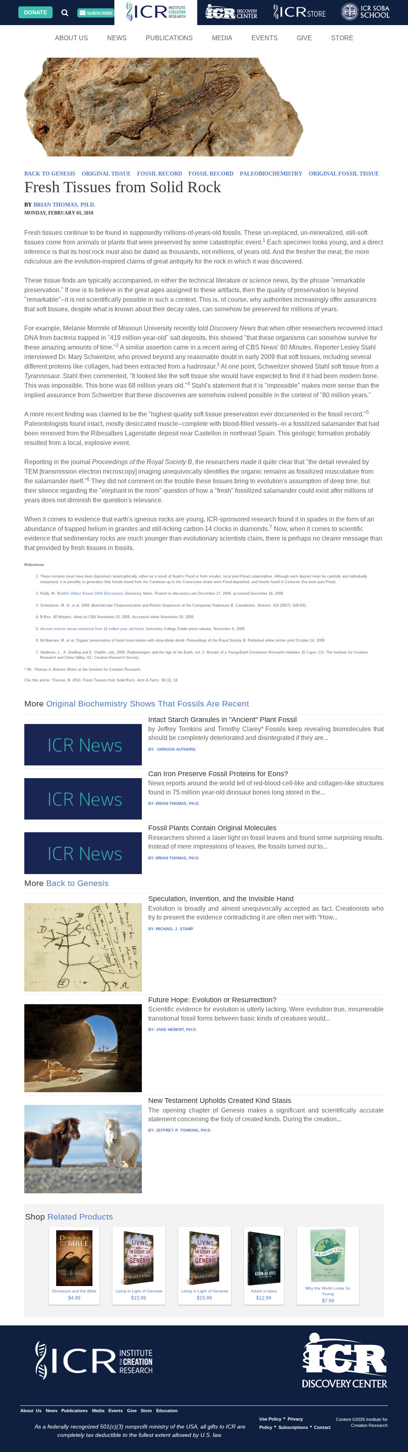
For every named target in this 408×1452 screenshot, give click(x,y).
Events (264, 38)
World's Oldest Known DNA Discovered (90, 593)
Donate (35, 12)
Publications (169, 38)
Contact (322, 1427)
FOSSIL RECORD (159, 174)
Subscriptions (293, 1427)
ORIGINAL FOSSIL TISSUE (344, 174)
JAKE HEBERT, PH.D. (176, 1029)
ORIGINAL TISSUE (106, 174)
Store (342, 38)
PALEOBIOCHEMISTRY (271, 174)
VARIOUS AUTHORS (176, 749)
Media (222, 38)
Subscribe (99, 13)
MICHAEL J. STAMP (174, 929)
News (117, 38)
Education (166, 1410)
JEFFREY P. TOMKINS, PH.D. (184, 1130)
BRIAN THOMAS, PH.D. (64, 205)
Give (304, 38)
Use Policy (270, 1418)
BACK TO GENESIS (49, 174)
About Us (71, 38)
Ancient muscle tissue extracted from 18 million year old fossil (91, 629)
